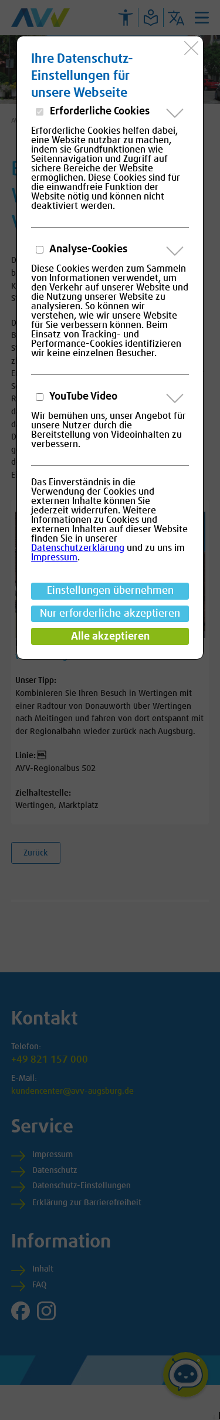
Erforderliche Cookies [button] (99, 111)
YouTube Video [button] (82, 396)
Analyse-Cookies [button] (87, 249)
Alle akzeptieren (110, 636)
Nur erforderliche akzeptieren (110, 613)
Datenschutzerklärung (77, 548)
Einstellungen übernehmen (110, 591)
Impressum (54, 557)
